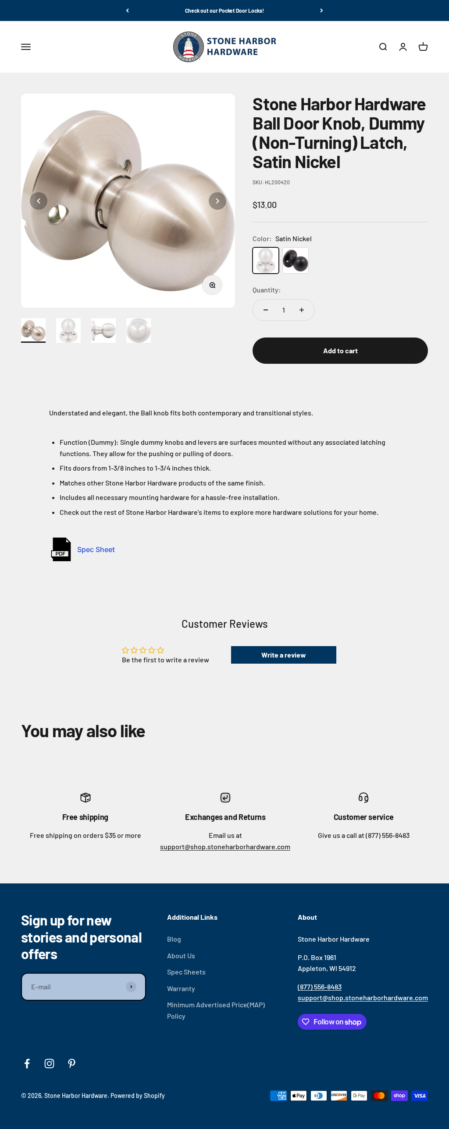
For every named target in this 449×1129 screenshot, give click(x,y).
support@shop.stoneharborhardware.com (225, 846)
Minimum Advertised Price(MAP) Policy (216, 1010)
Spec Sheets (186, 971)
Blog (174, 939)
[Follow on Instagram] (49, 1063)
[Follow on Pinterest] (72, 1063)
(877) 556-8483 (320, 986)
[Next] (321, 10)
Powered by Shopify (137, 1095)
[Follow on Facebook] (27, 1063)
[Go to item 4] (140, 330)
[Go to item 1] (35, 330)
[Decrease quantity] (265, 309)
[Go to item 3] (105, 330)
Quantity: (267, 289)
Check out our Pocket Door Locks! (224, 10)
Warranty (181, 988)
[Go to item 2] (70, 330)
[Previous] (127, 10)
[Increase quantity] (301, 309)
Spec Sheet (96, 549)
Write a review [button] (283, 655)
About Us (181, 955)
